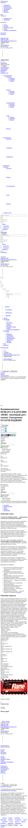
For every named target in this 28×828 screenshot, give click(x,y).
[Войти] (1, 279)
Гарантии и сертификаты (7, 762)
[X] (8, 435)
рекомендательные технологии (8, 790)
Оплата (2, 756)
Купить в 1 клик (4, 446)
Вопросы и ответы (5, 759)
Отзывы (6, 509)
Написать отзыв (4, 704)
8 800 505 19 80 (4, 38)
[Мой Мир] (6, 435)
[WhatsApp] (12, 435)
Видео (5, 508)
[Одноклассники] (4, 435)
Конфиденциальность (6, 786)
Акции (2, 751)
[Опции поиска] (2, 218)
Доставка (3, 757)
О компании (4, 766)
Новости (3, 771)
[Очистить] (2, 217)
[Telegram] (15, 435)
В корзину (3, 443)
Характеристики (8, 506)
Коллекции (3, 752)
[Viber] (10, 435)
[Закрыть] (2, 286)
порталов (18, 592)
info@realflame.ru (5, 45)
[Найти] (5, 220)
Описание (6, 505)
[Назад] (8, 291)
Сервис (2, 760)
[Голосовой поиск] (2, 220)
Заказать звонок (5, 42)
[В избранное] (4, 429)
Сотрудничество (5, 768)
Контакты (3, 772)
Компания (3, 763)
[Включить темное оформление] (2, 62)
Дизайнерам (4, 770)
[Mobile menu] (2, 251)
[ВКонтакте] (2, 435)
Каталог (3, 749)
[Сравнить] (4, 431)
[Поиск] (2, 278)
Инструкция (7, 510)
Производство (4, 767)
